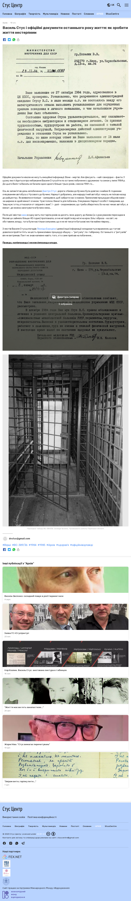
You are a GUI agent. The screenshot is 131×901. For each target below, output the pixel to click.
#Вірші (7, 545)
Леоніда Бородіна (46, 229)
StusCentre (112, 14)
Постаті (76, 14)
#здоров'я (62, 545)
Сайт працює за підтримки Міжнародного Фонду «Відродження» (36, 888)
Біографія (20, 14)
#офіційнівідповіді (81, 545)
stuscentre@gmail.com (68, 838)
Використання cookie (14, 817)
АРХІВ (99, 14)
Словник (89, 14)
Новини (65, 14)
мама (24, 215)
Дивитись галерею (68, 297)
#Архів (50, 545)
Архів (5, 23)
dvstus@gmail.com (19, 538)
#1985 (41, 545)
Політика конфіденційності (42, 817)
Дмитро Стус (49, 191)
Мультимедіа (50, 14)
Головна (7, 14)
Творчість (34, 14)
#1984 (32, 545)
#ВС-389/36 (19, 545)
